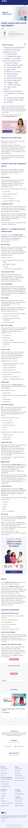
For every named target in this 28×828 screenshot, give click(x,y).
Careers (2, 775)
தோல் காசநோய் (12, 87)
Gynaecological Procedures (20, 778)
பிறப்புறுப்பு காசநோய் (12, 74)
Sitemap (2, 798)
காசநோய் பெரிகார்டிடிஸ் (14, 85)
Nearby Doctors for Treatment (7, 803)
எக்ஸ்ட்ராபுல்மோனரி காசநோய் (15, 65)
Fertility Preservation (19, 775)
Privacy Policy (9, 826)
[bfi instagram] (2, 2)
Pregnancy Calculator (19, 803)
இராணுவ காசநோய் (13, 82)
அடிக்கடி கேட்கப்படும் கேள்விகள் (13, 91)
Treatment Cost (4, 800)
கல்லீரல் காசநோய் (12, 76)
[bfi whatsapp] (6, 821)
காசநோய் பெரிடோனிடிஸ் (14, 80)
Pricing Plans (3, 796)
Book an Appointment (14, 659)
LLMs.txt (19, 826)
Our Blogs (3, 791)
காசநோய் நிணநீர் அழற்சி (14, 67)
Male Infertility (17, 771)
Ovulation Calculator (19, 798)
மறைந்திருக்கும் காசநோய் (14, 56)
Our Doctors (3, 771)
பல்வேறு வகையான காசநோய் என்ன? (14, 47)
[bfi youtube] (4, 2)
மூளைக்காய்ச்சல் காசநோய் (14, 78)
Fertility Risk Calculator (19, 805)
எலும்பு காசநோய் (11, 69)
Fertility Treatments (18, 768)
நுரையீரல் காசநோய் (12, 63)
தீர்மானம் (7, 89)
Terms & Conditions (4, 784)
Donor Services (18, 773)
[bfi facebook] (6, 2)
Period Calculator (18, 801)
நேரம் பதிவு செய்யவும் (7, 131)
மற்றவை (2, 28)
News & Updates (4, 773)
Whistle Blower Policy (5, 781)
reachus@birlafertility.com (20, 794)
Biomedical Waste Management (7, 779)
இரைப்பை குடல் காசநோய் (14, 71)
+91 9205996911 (18, 791)
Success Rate (3, 794)
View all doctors (14, 673)
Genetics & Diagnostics (19, 780)
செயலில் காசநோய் (12, 54)
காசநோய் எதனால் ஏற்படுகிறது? (15, 98)
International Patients (5, 805)
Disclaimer (15, 826)
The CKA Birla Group (5, 768)
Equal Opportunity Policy (5, 786)
